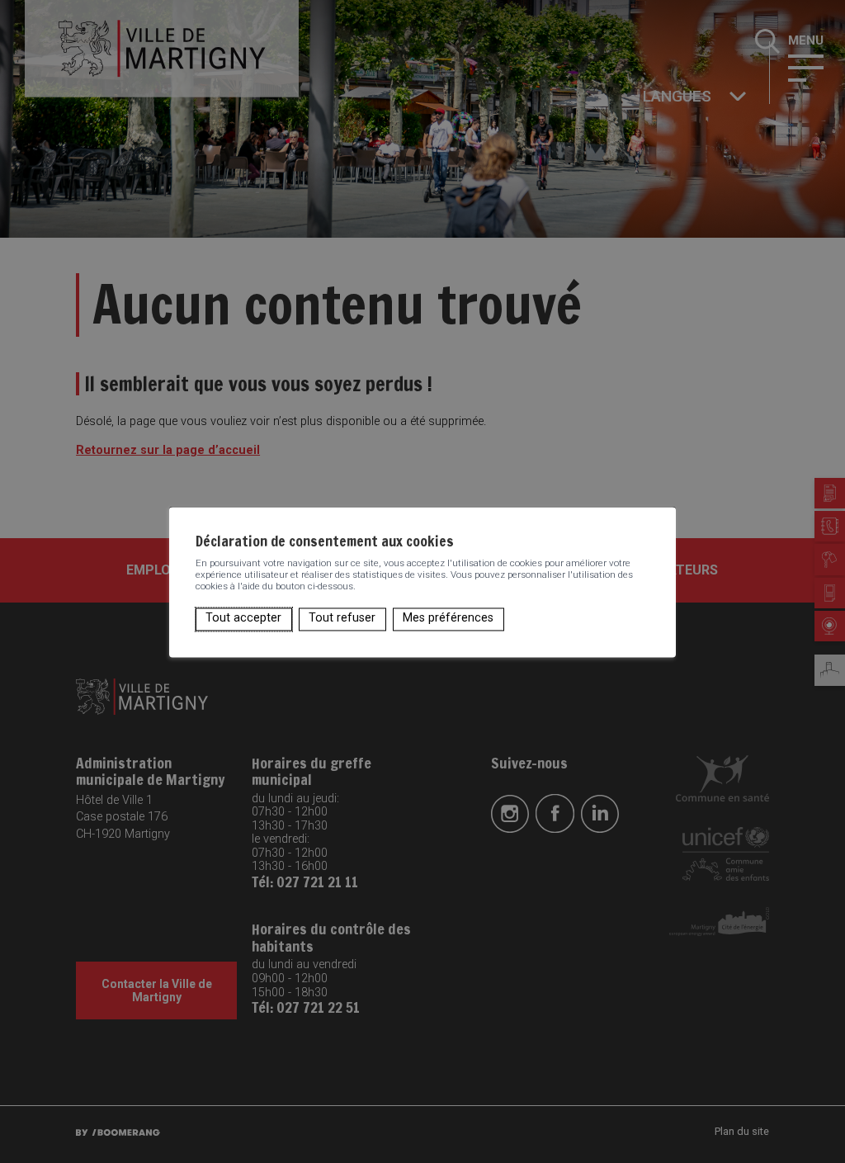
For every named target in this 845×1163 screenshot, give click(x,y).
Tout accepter (243, 619)
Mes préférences (448, 619)
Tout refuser (342, 619)
